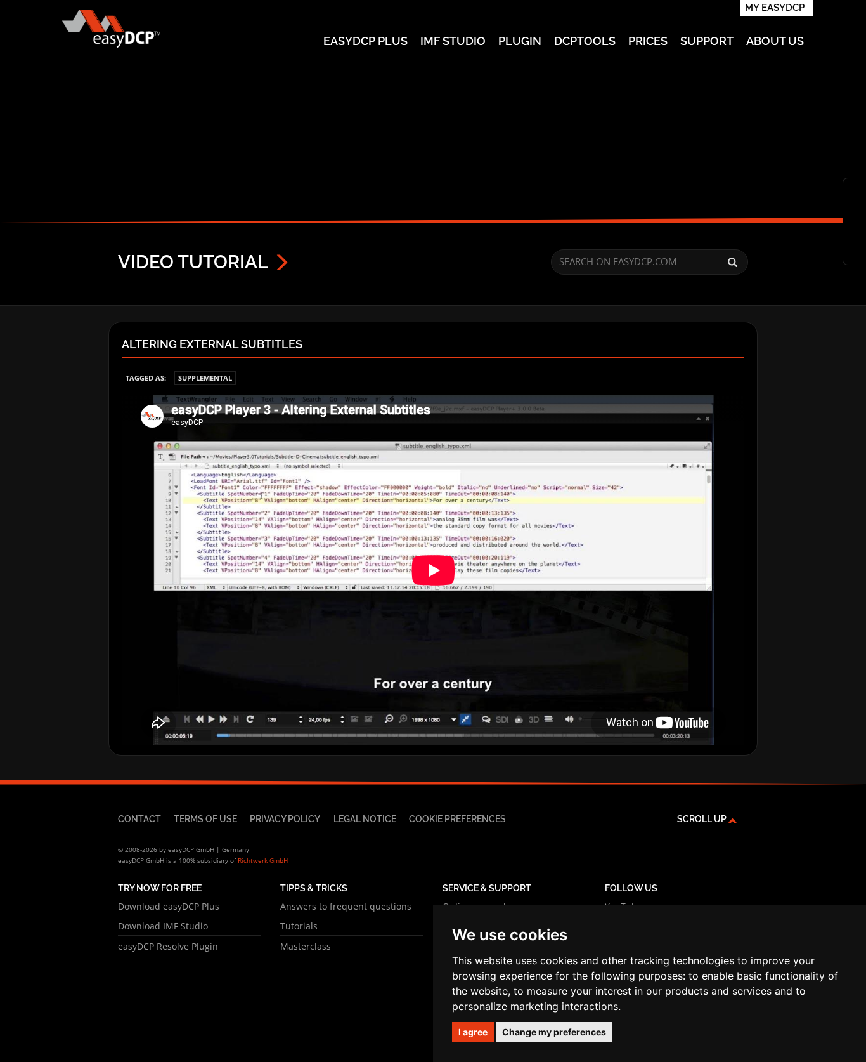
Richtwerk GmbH (263, 860)
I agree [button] (473, 1031)
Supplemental (205, 378)
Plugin (519, 41)
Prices (648, 41)
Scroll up (702, 818)
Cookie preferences (457, 818)
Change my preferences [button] (554, 1031)
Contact (139, 818)
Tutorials (299, 926)
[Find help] (854, 211)
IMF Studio (453, 41)
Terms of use (205, 818)
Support (707, 41)
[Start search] (733, 262)
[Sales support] (854, 251)
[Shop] (854, 190)
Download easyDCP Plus (168, 906)
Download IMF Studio (163, 926)
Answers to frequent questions (345, 906)
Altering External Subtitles (212, 344)
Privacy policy (285, 818)
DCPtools (585, 41)
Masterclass (305, 946)
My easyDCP (775, 7)
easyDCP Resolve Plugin (168, 946)
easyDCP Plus (365, 41)
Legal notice (364, 818)
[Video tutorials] (854, 231)
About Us (775, 41)
